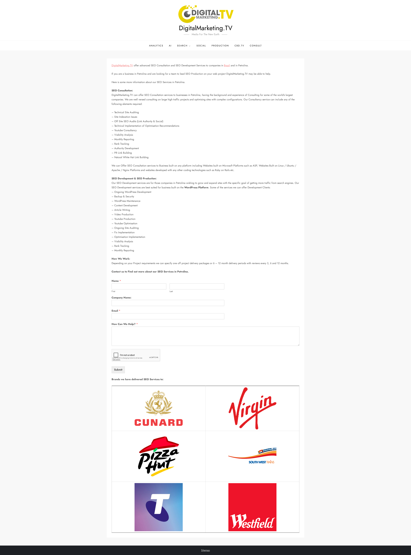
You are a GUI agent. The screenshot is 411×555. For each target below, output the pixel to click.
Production (220, 45)
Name (116, 281)
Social (201, 45)
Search (182, 45)
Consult (256, 45)
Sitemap (205, 550)
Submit (118, 369)
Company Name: (121, 297)
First (113, 291)
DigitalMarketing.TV (205, 28)
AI (170, 45)
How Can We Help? (125, 324)
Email (116, 311)
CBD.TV (239, 45)
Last (171, 291)
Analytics (156, 45)
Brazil (227, 65)
